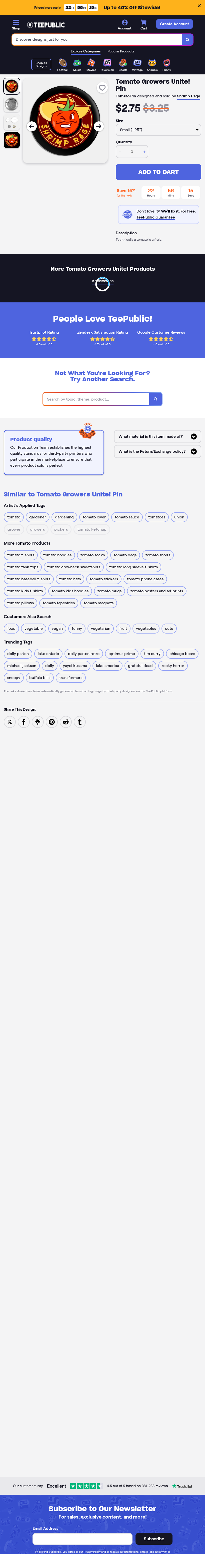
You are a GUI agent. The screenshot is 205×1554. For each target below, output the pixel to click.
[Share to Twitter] (10, 721)
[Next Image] (99, 126)
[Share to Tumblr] (80, 721)
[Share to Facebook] (24, 721)
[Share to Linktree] (38, 721)
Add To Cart (158, 172)
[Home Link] (45, 25)
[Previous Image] (32, 126)
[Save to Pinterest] (52, 721)
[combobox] (97, 39)
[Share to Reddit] (66, 721)
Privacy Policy (92, 1551)
